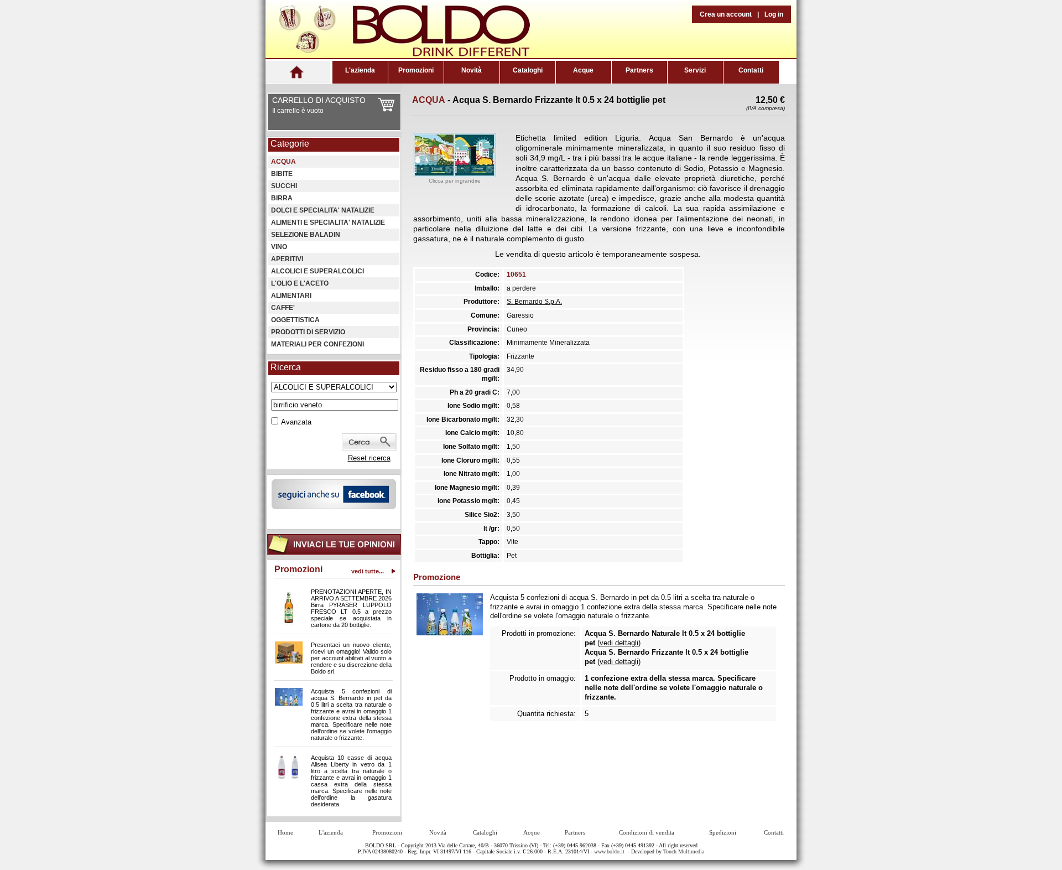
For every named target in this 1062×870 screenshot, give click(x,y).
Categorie (289, 143)
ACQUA (283, 161)
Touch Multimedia (683, 851)
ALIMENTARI (291, 295)
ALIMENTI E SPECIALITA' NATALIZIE (328, 222)
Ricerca (285, 367)
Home (285, 832)
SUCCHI (284, 186)
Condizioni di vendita (646, 832)
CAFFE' (283, 308)
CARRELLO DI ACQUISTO (319, 100)
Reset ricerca (369, 458)
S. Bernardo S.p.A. (534, 301)
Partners (639, 70)
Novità (471, 70)
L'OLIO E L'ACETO (300, 283)
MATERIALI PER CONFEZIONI (317, 344)
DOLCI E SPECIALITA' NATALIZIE (322, 210)
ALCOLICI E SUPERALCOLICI (317, 271)
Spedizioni (722, 832)
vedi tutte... (367, 571)
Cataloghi (528, 70)
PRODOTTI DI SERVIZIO (308, 332)
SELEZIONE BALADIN (305, 235)
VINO (279, 247)
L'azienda (360, 70)
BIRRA (282, 198)
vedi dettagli (619, 643)
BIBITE (282, 174)
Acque (583, 70)
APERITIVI (287, 259)
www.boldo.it (609, 851)
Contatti (750, 70)
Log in (773, 14)
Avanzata (296, 422)
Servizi (695, 70)
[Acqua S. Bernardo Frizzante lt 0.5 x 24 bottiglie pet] (454, 174)
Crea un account (726, 14)
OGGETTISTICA (295, 320)
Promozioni (416, 70)
